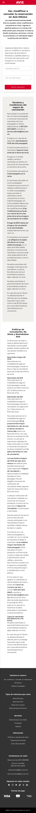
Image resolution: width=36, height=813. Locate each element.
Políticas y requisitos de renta (18, 737)
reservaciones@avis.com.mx (18, 770)
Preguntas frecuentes (18, 740)
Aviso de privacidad (18, 744)
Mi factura (18, 683)
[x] (23, 785)
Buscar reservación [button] (18, 87)
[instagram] (13, 785)
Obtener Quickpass (18, 686)
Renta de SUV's (18, 702)
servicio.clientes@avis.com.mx (18, 774)
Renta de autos (18, 698)
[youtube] (16, 785)
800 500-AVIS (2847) (18, 766)
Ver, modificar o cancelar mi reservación (18, 679)
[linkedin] (27, 785)
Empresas (18, 723)
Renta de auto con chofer (18, 720)
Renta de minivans (18, 705)
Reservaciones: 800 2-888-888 (18, 760)
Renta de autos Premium (18, 708)
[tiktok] (20, 785)
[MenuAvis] (3, 2)
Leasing (18, 726)
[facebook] (9, 785)
